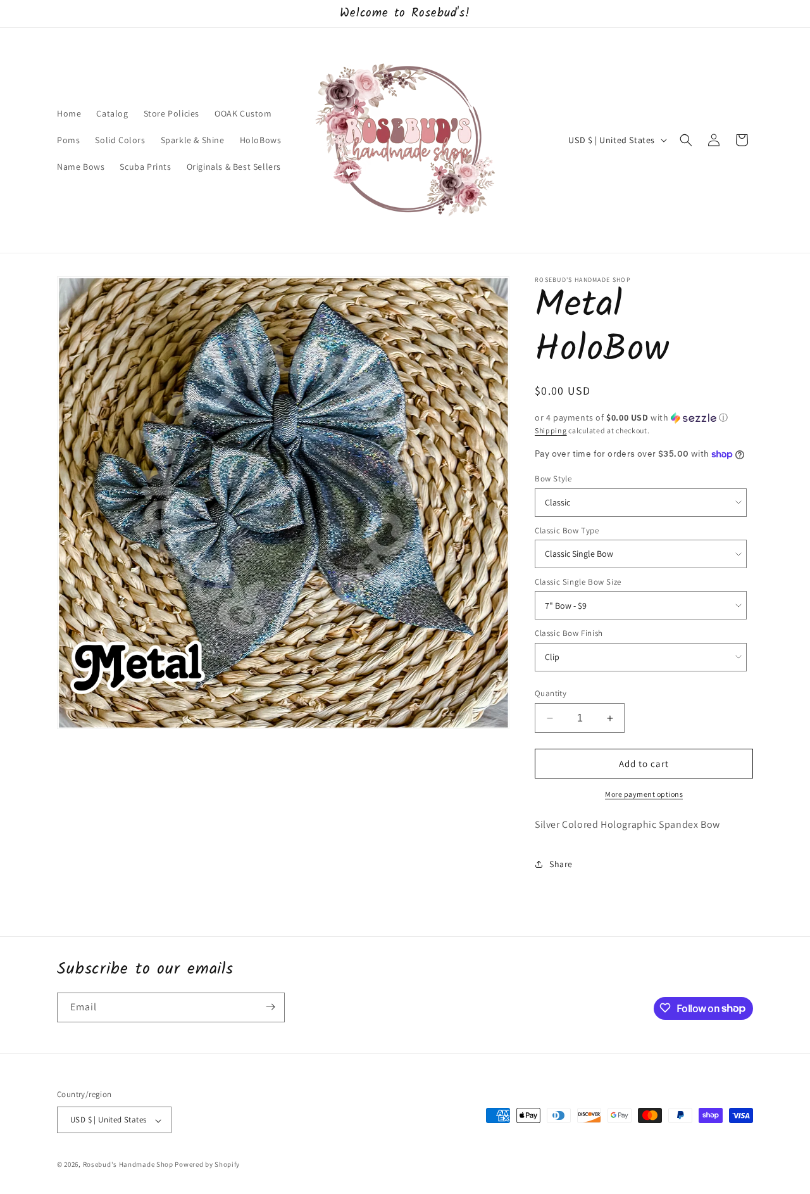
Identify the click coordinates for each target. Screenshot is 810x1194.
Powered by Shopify (207, 1164)
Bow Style (553, 478)
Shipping (551, 430)
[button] (686, 140)
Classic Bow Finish (569, 633)
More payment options (644, 794)
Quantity (550, 693)
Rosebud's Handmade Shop (128, 1164)
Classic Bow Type (567, 530)
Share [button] (561, 864)
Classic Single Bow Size (578, 581)
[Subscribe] (270, 1007)
